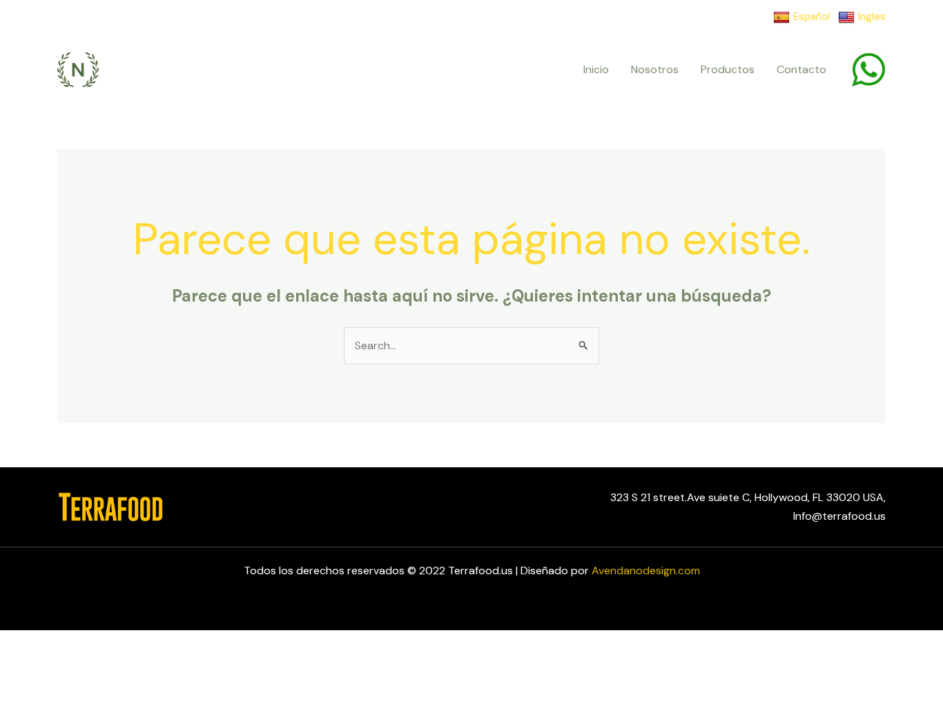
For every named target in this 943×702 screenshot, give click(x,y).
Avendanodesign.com (646, 570)
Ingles (872, 16)
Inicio (596, 69)
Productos (728, 69)
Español (811, 16)
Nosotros (655, 69)
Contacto (801, 69)
